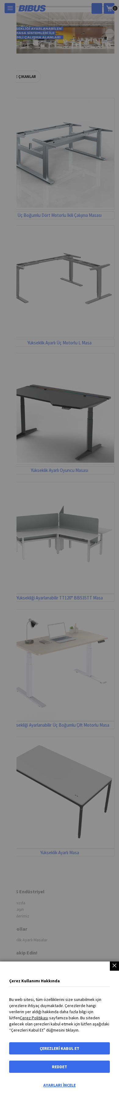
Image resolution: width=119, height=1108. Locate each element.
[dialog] (59, 554)
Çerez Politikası (34, 1018)
